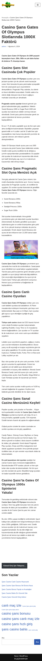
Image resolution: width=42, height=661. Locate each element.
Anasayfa (5, 17)
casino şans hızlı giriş (17, 624)
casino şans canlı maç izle (20, 619)
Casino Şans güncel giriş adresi (10, 609)
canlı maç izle (11, 605)
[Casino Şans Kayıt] (8, 5)
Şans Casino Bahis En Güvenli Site (14, 593)
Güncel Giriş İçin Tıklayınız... (14, 566)
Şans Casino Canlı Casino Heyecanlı (15, 582)
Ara (3, 638)
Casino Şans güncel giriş (29, 606)
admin (4, 46)
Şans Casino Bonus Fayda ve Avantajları (17, 589)
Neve (16, 656)
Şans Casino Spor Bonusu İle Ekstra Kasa (17, 585)
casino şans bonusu (16, 613)
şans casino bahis (15, 629)
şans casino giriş (33, 630)
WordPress (23, 656)
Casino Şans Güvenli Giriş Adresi (14, 597)
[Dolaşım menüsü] (37, 5)
